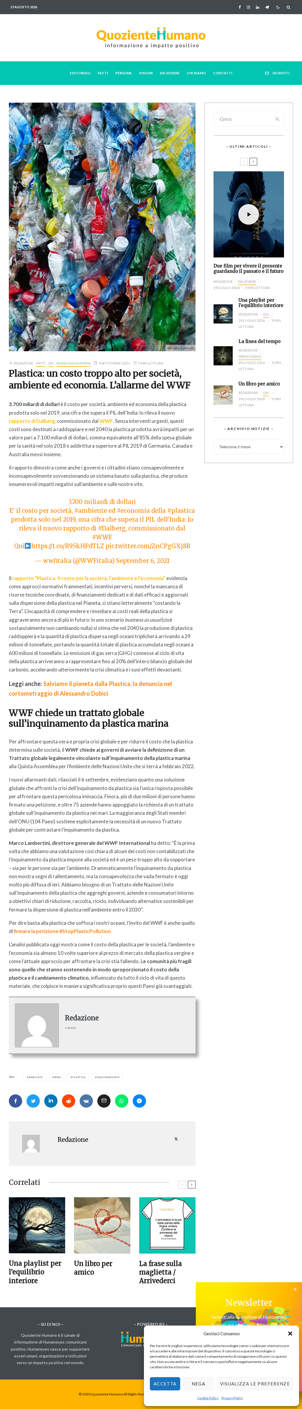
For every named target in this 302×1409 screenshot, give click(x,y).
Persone (123, 73)
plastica (78, 1077)
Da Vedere (170, 73)
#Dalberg (112, 528)
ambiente (36, 1077)
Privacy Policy (232, 1398)
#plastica (181, 510)
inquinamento (108, 1077)
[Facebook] (240, 7)
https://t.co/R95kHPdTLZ (67, 546)
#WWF (102, 537)
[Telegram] (267, 7)
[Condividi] (15, 1101)
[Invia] (68, 1101)
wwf (57, 1077)
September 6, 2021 (143, 560)
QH (51, 363)
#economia (133, 510)
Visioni (146, 73)
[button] (290, 1333)
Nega (198, 1383)
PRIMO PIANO (250, 356)
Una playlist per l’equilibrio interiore (35, 1272)
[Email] (104, 1101)
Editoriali (80, 73)
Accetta (165, 1383)
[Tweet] (33, 1101)
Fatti (103, 73)
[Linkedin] (257, 7)
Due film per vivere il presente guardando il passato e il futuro (248, 268)
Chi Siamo (196, 73)
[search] (278, 119)
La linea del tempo (259, 341)
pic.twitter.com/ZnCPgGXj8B (148, 546)
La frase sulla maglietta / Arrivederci (160, 1272)
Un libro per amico (93, 1267)
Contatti (222, 73)
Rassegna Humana (74, 363)
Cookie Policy (208, 1398)
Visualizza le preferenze (255, 1383)
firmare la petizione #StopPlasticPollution (62, 931)
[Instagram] (248, 7)
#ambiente (90, 510)
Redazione (23, 363)
